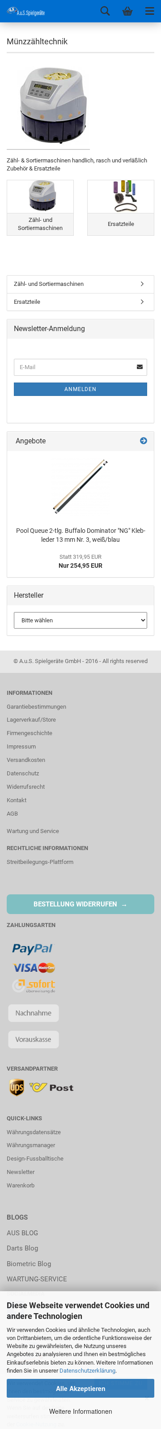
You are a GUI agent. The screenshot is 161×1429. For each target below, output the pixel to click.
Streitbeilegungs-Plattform (40, 862)
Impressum (21, 746)
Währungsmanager (31, 1145)
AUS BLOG (22, 1233)
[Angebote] (143, 441)
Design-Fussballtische (35, 1158)
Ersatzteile (27, 301)
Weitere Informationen (80, 1411)
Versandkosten (26, 760)
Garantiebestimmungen (36, 706)
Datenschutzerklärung (87, 1370)
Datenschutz (23, 773)
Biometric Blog (29, 1264)
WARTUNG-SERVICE (37, 1279)
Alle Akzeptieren (81, 1388)
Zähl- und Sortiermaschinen (49, 284)
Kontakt (16, 800)
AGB (12, 813)
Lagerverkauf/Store (31, 719)
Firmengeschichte (29, 733)
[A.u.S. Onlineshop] (22, 11)
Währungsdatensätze (34, 1132)
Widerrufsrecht (26, 786)
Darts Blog (22, 1248)
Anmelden (80, 389)
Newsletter (20, 1172)
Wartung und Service (33, 831)
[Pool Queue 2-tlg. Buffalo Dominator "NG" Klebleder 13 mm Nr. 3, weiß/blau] (80, 487)
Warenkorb (20, 1185)
